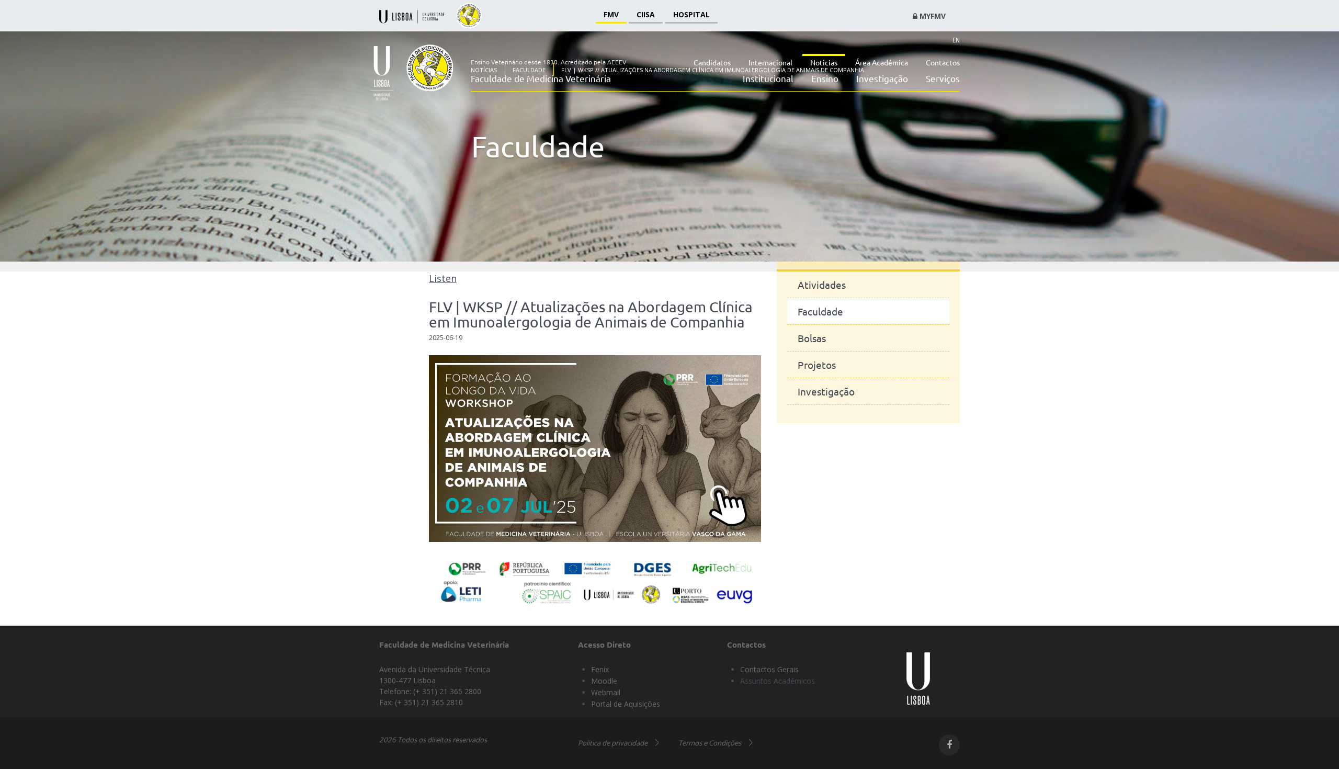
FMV (611, 14)
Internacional (770, 62)
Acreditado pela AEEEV (593, 62)
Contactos (943, 62)
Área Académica (881, 62)
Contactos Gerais (769, 669)
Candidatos (712, 62)
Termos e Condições (709, 743)
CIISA (646, 14)
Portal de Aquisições (625, 704)
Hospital (691, 14)
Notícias (823, 62)
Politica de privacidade (613, 743)
